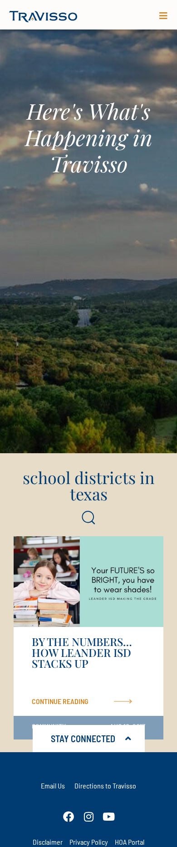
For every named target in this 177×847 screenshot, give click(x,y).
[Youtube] (108, 816)
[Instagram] (88, 816)
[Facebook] (68, 816)
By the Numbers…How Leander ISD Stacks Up (82, 652)
